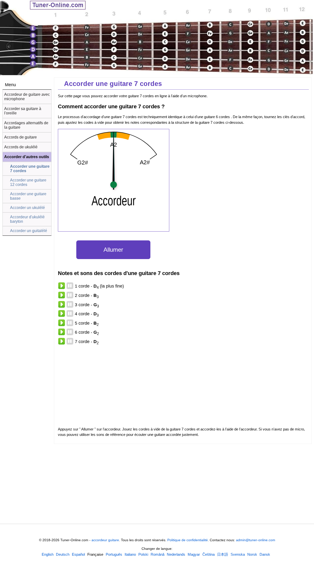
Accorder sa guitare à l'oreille (22, 111)
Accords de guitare (20, 137)
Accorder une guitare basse (28, 196)
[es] (78, 554)
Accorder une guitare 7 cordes (30, 168)
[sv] (238, 554)
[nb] (252, 554)
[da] (265, 554)
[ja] (222, 554)
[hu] (194, 554)
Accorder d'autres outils (26, 157)
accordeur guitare (105, 540)
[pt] (114, 554)
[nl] (176, 554)
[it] (130, 554)
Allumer (113, 249)
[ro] (157, 554)
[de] (62, 554)
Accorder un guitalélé (28, 231)
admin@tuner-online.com (255, 540)
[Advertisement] (27, 327)
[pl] (143, 554)
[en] (47, 554)
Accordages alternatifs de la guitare (26, 125)
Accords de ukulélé (21, 147)
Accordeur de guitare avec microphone (27, 96)
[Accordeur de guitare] (44, 5)
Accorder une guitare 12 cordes (28, 182)
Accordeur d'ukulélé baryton (27, 219)
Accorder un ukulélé (27, 208)
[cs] (208, 554)
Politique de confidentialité (187, 540)
